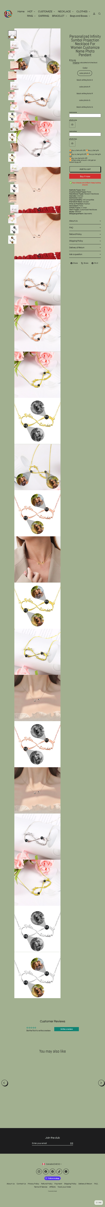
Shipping (76, 62)
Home (21, 11)
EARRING (43, 15)
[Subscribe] (71, 1143)
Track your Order (64, 1187)
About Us (73, 221)
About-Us (11, 1183)
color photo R (84, 87)
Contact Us (21, 1183)
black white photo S (85, 80)
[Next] (101, 1083)
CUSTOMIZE (45, 11)
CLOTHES (82, 11)
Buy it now (85, 176)
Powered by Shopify (52, 1191)
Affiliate (52, 1187)
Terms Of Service (40, 1187)
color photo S (84, 73)
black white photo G (84, 107)
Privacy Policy (33, 1183)
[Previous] (4, 1083)
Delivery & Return (76, 247)
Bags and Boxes (79, 15)
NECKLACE (64, 11)
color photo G (84, 100)
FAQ (71, 227)
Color (85, 68)
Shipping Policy (76, 241)
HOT (30, 11)
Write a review (66, 1029)
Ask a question (75, 254)
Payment (58, 1183)
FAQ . (96, 1183)
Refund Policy (75, 234)
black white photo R (85, 93)
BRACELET (58, 15)
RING (30, 15)
